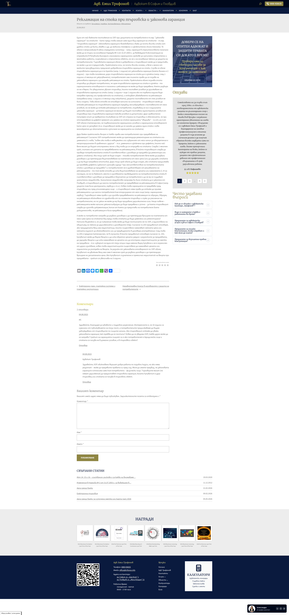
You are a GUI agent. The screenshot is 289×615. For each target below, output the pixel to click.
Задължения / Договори (99, 24)
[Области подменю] (156, 10)
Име (79, 432)
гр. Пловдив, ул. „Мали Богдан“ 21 (130, 579)
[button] (192, 205)
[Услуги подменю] (142, 10)
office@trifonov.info (127, 570)
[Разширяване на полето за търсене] (260, 3)
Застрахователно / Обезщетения (119, 24)
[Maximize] (280, 608)
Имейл (80, 444)
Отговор (83, 345)
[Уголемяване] (87, 535)
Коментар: (82, 401)
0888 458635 (276, 3)
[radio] (157, 265)
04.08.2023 (83, 314)
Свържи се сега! (192, 80)
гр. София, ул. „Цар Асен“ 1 (128, 577)
